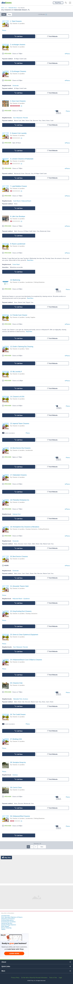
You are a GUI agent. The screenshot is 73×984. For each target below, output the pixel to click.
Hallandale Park (17, 699)
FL (6, 7)
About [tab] (4, 962)
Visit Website (53, 36)
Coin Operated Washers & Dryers (11, 917)
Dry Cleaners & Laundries (17, 23)
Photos (4, 30)
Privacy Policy (15, 977)
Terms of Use (53, 977)
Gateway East (17, 514)
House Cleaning (6, 928)
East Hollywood (17, 117)
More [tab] (3, 971)
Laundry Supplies (30, 317)
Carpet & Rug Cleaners (8, 925)
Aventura (25, 699)
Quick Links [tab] (6, 966)
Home (2, 7)
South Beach (17, 201)
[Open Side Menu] (70, 3)
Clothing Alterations (39, 282)
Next (42, 847)
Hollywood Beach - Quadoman (21, 598)
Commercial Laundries (8, 921)
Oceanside (16, 85)
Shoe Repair (5, 926)
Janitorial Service (6, 923)
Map (9, 14)
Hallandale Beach (12, 7)
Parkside (25, 117)
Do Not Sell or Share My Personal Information (34, 977)
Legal (60, 977)
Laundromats (29, 282)
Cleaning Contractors (31, 529)
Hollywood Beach (26, 201)
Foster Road (16, 264)
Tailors (27, 349)
